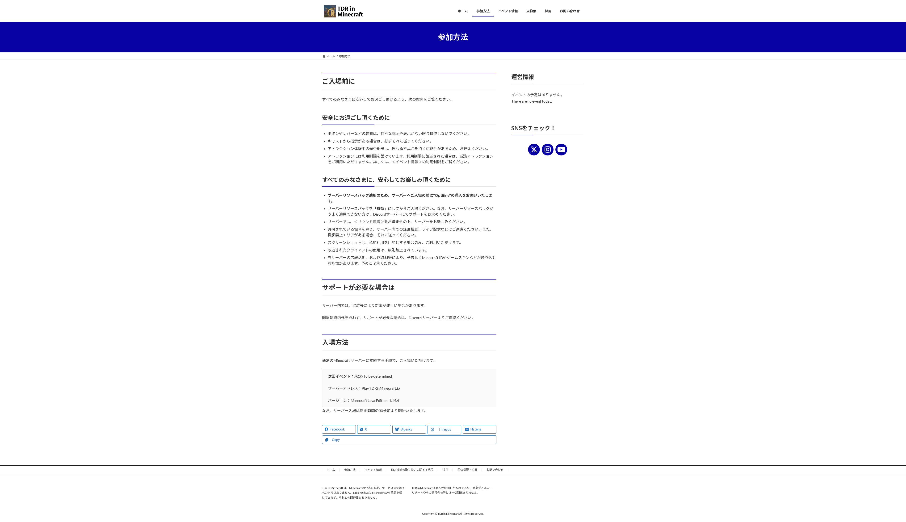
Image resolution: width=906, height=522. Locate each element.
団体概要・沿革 (467, 470)
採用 (445, 470)
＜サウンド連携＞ (369, 221)
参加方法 (350, 470)
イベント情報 (373, 470)
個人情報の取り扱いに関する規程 (412, 470)
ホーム (331, 470)
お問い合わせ (495, 470)
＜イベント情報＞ (407, 161)
